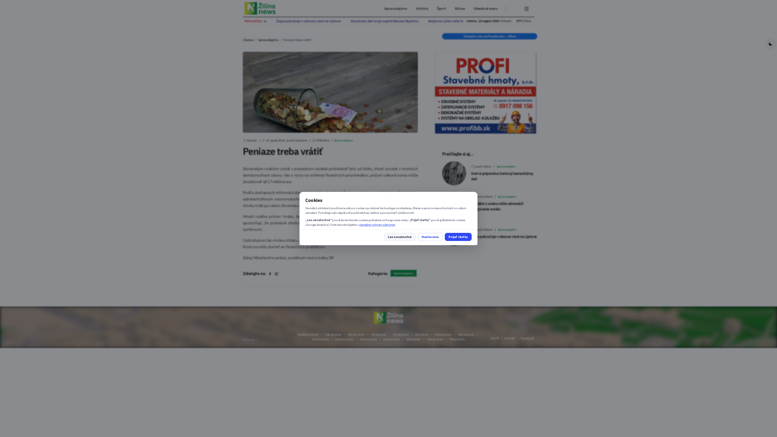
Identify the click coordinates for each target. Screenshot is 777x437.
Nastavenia (430, 237)
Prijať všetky (458, 237)
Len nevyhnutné (400, 237)
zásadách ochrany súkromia (377, 225)
